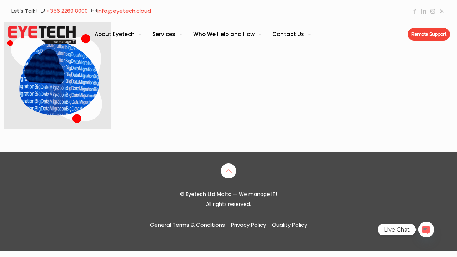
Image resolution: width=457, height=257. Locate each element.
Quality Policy (289, 224)
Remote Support (428, 34)
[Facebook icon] (414, 11)
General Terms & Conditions (187, 224)
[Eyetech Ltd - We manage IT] (42, 34)
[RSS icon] (441, 11)
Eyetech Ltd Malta (209, 194)
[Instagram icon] (432, 11)
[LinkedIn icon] (423, 11)
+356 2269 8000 (67, 11)
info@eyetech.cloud (124, 11)
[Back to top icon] (228, 170)
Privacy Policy (248, 224)
